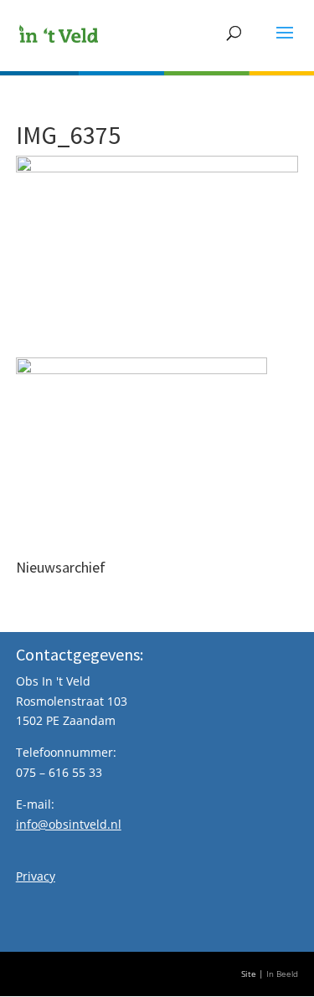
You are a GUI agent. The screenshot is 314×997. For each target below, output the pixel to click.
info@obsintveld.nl (68, 824)
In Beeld (282, 974)
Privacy (35, 876)
